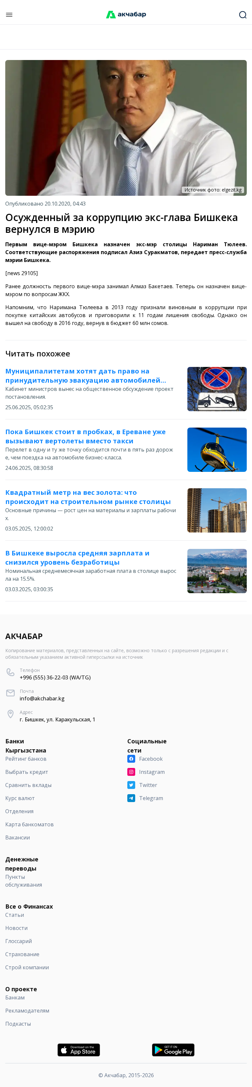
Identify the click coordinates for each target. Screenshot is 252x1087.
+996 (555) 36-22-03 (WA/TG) (55, 677)
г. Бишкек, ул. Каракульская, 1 (57, 719)
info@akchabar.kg (42, 698)
